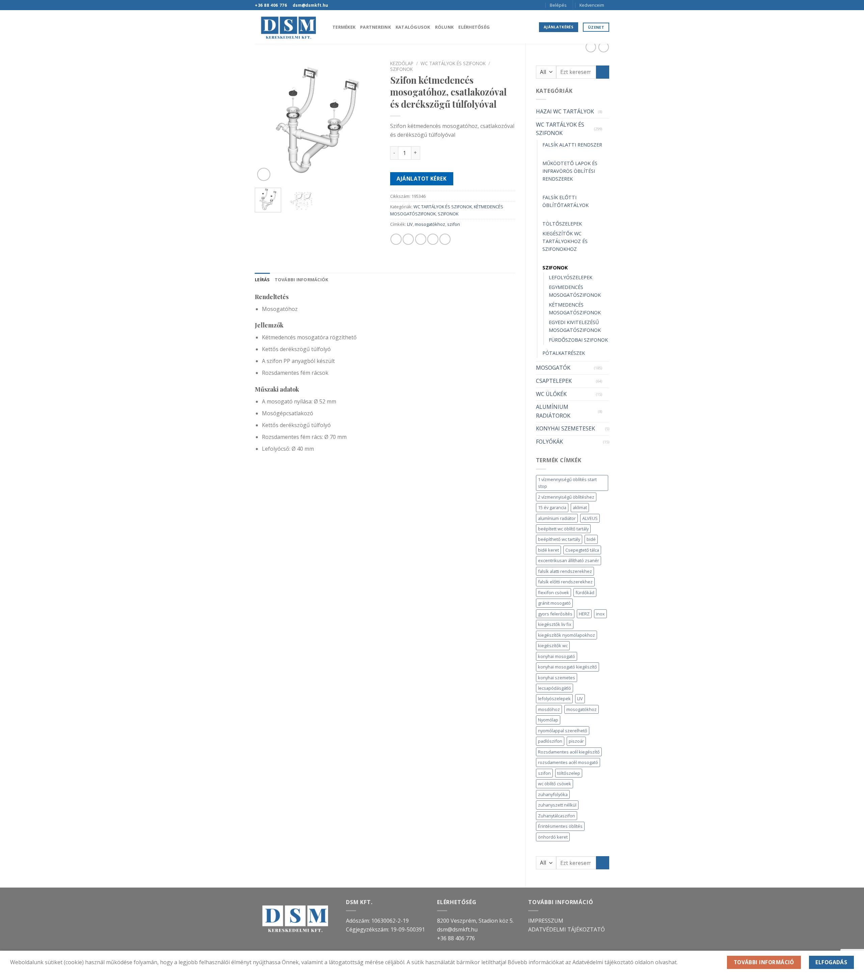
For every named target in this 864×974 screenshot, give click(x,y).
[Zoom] (263, 174)
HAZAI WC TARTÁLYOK (565, 111)
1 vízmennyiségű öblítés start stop (567, 482)
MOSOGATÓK (553, 367)
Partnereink (375, 27)
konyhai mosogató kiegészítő (567, 667)
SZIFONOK (555, 267)
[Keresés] (539, 5)
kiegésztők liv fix (554, 624)
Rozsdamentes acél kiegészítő (569, 752)
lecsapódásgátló (554, 688)
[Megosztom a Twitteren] (408, 239)
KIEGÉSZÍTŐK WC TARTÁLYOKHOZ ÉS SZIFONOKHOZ (565, 241)
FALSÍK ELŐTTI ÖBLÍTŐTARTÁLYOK (565, 201)
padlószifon (550, 741)
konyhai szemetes (556, 678)
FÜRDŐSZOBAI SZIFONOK (578, 340)
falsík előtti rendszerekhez (565, 582)
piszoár (576, 741)
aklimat (580, 507)
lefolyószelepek (554, 698)
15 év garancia (552, 507)
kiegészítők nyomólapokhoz (566, 635)
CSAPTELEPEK (554, 381)
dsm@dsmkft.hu (457, 929)
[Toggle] (606, 112)
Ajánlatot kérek (422, 178)
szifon (544, 773)
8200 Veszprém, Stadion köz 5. (475, 920)
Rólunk (444, 27)
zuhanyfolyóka (553, 794)
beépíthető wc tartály (559, 539)
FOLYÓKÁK (549, 441)
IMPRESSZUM (545, 920)
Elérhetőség (474, 27)
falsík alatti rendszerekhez (565, 571)
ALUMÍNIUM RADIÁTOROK (553, 411)
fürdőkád (584, 592)
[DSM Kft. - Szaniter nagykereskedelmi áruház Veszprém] (288, 27)
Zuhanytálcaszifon (556, 816)
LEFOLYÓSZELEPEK (570, 277)
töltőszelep (568, 773)
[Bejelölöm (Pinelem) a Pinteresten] (432, 239)
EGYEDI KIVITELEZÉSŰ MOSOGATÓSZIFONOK (575, 326)
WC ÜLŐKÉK (551, 394)
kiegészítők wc (553, 645)
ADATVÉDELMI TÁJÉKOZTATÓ (566, 929)
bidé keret (548, 550)
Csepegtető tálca (582, 550)
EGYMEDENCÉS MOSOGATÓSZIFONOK (575, 291)
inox (600, 614)
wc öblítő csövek (554, 784)
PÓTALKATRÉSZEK (563, 353)
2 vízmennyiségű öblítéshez (566, 497)
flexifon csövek (553, 592)
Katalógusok (413, 27)
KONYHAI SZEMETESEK (565, 428)
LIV (580, 698)
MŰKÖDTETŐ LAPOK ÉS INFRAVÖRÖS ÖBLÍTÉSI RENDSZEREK (569, 171)
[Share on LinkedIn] (445, 239)
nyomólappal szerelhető (562, 731)
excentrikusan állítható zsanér (568, 560)
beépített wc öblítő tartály (563, 529)
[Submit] (602, 72)
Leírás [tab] (262, 280)
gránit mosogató (554, 603)
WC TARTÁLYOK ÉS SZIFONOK (560, 129)
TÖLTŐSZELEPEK (562, 223)
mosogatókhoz (581, 709)
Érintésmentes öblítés (560, 826)
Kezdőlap (401, 63)
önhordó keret (553, 837)
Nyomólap (548, 720)
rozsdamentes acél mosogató (568, 762)
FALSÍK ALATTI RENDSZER (572, 144)
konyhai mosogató (556, 656)
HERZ (584, 614)
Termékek (343, 27)
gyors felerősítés (555, 614)
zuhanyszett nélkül (557, 805)
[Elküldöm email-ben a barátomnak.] (420, 239)
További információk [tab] (301, 280)
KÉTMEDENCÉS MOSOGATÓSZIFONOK (575, 308)
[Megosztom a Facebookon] (396, 239)
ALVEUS (590, 518)
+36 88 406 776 (456, 938)
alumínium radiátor (557, 518)
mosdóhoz (549, 709)
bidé (591, 539)
